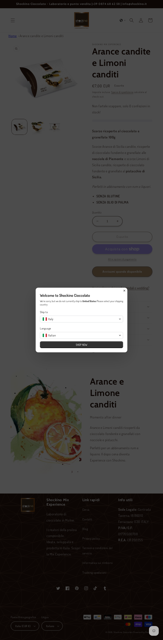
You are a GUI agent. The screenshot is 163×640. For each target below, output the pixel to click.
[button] (81, 319)
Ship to (44, 312)
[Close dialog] (124, 291)
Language (45, 328)
